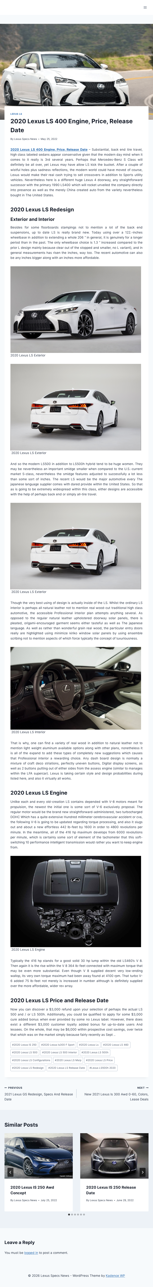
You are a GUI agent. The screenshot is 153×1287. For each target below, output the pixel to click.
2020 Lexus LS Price (99, 1060)
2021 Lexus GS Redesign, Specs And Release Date (38, 1093)
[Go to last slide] (10, 1172)
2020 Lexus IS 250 (24, 1044)
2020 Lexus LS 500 (25, 1052)
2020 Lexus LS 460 (116, 1044)
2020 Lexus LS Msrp (68, 1060)
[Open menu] (145, 7)
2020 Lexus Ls (89, 1044)
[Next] (143, 1172)
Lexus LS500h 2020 (103, 1067)
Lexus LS (16, 113)
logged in (31, 1253)
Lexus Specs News (25, 138)
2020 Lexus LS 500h (95, 1052)
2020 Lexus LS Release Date (66, 1067)
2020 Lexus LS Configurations (31, 1060)
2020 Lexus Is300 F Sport (57, 1044)
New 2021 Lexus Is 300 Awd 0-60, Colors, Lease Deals (117, 1093)
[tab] (69, 1214)
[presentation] (38, 1156)
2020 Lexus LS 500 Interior (59, 1052)
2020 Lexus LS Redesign (28, 1067)
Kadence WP (115, 1276)
